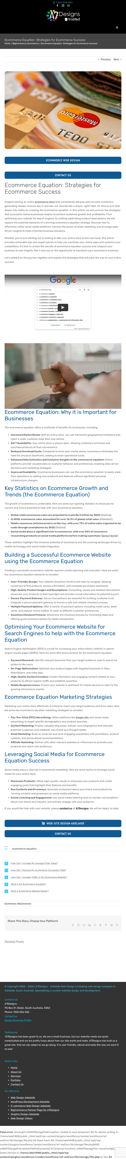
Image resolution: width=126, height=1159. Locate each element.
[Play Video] (63, 307)
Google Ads (82, 717)
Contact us (11, 1016)
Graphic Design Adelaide (25, 1114)
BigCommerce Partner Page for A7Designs (35, 1110)
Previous (106, 59)
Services (16, 1076)
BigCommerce (24, 903)
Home (14, 1067)
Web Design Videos (22, 1118)
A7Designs (82, 808)
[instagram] (63, 5)
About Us (16, 1072)
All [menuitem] (6, 849)
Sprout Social (109, 535)
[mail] (68, 5)
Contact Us (17, 1084)
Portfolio (15, 1080)
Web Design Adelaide (23, 1097)
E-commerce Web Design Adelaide (31, 1105)
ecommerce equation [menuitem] (24, 848)
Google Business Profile (18, 1020)
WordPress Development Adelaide (30, 1101)
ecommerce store (45, 201)
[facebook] (57, 5)
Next (116, 59)
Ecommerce (10, 903)
